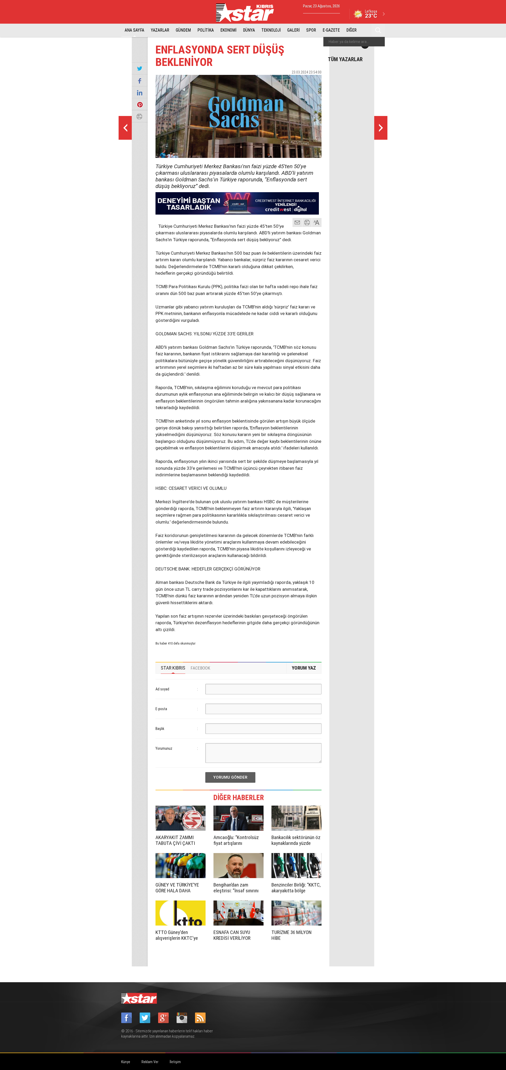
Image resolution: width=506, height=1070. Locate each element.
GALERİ (293, 30)
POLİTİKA (205, 30)
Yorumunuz (163, 748)
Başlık (159, 729)
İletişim (175, 1062)
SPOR (311, 30)
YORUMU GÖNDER (230, 777)
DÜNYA (249, 30)
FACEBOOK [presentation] (200, 668)
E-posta (161, 709)
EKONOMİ (228, 30)
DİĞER (351, 30)
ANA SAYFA (134, 30)
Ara (378, 30)
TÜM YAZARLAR (345, 59)
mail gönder (297, 222)
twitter (301, 81)
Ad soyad (162, 689)
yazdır (307, 222)
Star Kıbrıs (248, 12)
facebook (288, 81)
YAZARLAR (160, 30)
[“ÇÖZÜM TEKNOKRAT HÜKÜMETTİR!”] (380, 128)
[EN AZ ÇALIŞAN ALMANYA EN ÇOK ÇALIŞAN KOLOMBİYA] (125, 128)
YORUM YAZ (304, 668)
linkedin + (315, 81)
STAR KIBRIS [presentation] (173, 668)
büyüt (317, 222)
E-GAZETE (331, 30)
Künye (125, 1062)
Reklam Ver (150, 1062)
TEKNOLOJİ (271, 30)
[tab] (173, 668)
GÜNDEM (183, 30)
